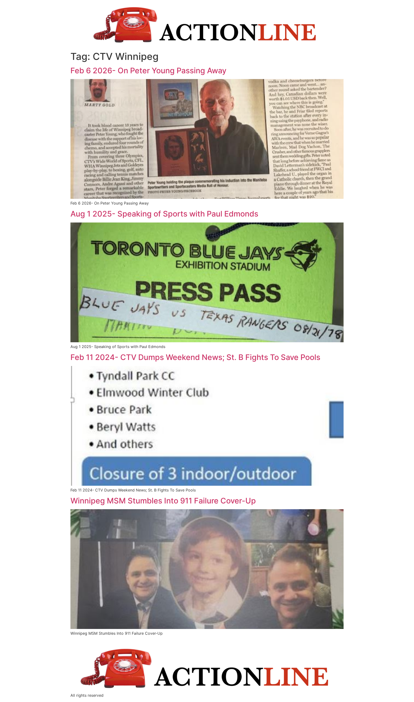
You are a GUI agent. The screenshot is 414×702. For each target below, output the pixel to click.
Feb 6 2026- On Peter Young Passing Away (148, 70)
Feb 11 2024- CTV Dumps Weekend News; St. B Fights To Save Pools (195, 357)
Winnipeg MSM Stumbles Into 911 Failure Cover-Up (163, 500)
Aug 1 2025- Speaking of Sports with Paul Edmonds (164, 213)
